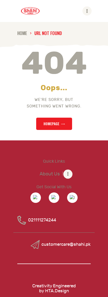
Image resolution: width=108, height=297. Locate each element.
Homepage (51, 123)
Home (22, 33)
